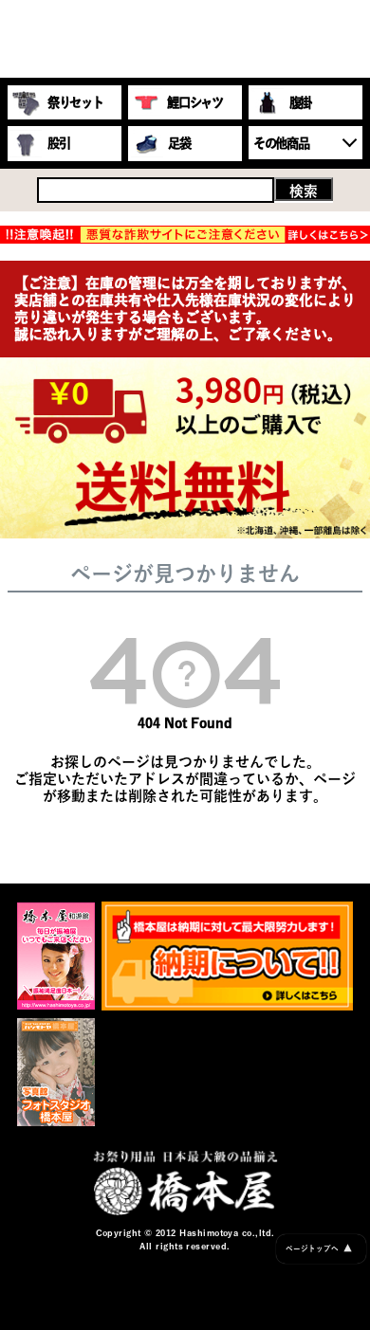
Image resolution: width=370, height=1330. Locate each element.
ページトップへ (319, 1248)
